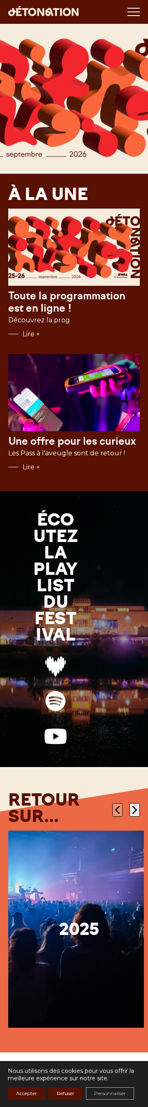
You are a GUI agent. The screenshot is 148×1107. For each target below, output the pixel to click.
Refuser (65, 1093)
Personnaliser (110, 1093)
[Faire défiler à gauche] (117, 810)
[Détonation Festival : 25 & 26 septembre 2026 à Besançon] (43, 12)
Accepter (26, 1093)
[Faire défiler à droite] (135, 810)
